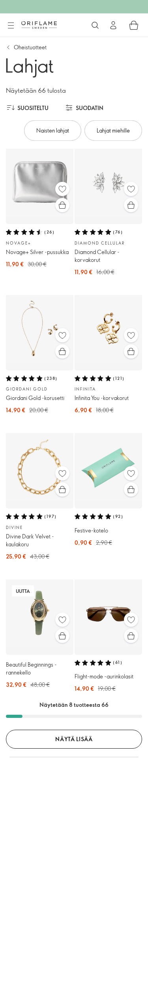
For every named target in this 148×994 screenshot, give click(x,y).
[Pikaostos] (62, 205)
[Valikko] (10, 25)
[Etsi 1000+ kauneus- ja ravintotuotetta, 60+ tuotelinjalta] (95, 25)
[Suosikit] (62, 189)
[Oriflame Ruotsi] (39, 25)
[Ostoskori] (134, 25)
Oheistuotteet (30, 47)
